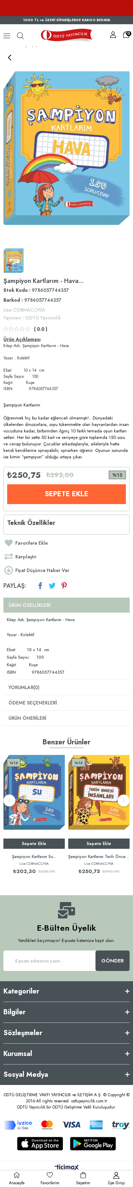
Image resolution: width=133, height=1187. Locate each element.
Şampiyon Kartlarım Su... (34, 856)
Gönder (112, 960)
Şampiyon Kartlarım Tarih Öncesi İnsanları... (99, 856)
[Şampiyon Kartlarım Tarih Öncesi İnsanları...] (99, 802)
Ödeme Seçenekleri (33, 702)
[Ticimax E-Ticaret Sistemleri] (67, 1168)
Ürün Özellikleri (29, 605)
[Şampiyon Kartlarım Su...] (34, 802)
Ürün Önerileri (27, 718)
